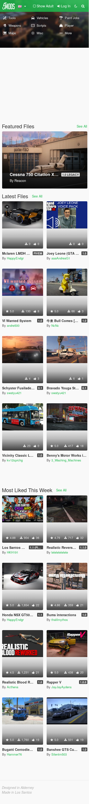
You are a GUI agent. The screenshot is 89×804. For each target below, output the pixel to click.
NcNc (55, 325)
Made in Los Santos (17, 792)
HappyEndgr (15, 258)
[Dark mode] (75, 6)
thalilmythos (59, 619)
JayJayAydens (61, 687)
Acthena (12, 687)
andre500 (13, 325)
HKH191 (12, 552)
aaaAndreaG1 (60, 258)
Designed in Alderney (18, 787)
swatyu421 (14, 393)
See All (82, 126)
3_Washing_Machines (66, 460)
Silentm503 (59, 754)
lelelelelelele (59, 552)
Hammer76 (14, 754)
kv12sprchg (15, 460)
